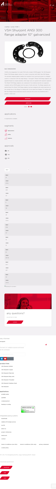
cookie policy (5, 447)
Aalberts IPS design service (8, 421)
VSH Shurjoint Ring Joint (7, 376)
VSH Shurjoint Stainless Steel (9, 383)
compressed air (5, 401)
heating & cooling (6, 404)
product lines (4, 363)
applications (4, 391)
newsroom (4, 435)
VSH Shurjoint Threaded (7, 379)
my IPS (3, 425)
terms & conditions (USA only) (28, 444)
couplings (7, 26)
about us (3, 428)
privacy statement (44, 444)
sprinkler (3, 397)
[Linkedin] (1, 358)
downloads (4, 418)
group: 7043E (14, 26)
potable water (5, 394)
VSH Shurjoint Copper (7, 369)
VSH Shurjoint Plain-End (7, 373)
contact (3, 438)
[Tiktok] (12, 358)
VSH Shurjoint (5, 386)
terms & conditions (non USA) (9, 444)
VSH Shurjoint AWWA (7, 366)
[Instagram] (8, 358)
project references (6, 432)
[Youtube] (5, 358)
